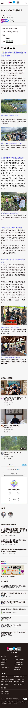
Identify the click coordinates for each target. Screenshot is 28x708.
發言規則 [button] (24, 465)
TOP (25, 698)
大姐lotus (6, 454)
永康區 (15, 28)
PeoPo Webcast (18, 662)
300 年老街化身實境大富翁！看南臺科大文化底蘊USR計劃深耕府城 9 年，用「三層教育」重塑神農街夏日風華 (14, 531)
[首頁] (14, 3)
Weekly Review (5, 667)
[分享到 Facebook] (5, 48)
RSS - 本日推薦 (5, 694)
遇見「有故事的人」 (19, 684)
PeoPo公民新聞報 (19, 659)
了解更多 (14, 499)
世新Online (6, 603)
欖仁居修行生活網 (8, 428)
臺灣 (7, 28)
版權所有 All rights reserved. (9, 41)
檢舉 (12, 20)
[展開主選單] (2, 2)
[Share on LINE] (11, 48)
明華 (10, 517)
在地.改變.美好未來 (19, 682)
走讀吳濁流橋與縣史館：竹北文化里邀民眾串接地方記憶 (14, 633)
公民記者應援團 (18, 664)
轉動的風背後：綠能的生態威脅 (11, 625)
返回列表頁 (14, 473)
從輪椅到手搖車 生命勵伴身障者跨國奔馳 (13, 610)
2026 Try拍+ (4, 677)
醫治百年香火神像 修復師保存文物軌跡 (13, 602)
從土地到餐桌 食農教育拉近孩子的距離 (13, 586)
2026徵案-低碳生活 (19, 677)
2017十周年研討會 (19, 679)
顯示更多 (8, 38)
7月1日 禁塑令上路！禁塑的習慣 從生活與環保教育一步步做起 (15, 398)
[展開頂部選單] (25, 2)
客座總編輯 (17, 669)
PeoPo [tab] (11, 465)
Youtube (16, 652)
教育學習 (15, 32)
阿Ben (4, 635)
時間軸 (3, 664)
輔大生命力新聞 (7, 612)
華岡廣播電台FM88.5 (8, 588)
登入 (18, 469)
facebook (11, 652)
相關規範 (3, 662)
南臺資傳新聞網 (8, 401)
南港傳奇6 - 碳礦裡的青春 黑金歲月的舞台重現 (13, 594)
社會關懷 (9, 32)
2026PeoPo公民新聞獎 (8, 576)
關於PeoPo (4, 659)
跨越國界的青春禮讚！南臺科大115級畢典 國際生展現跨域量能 (14, 550)
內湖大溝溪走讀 (6, 618)
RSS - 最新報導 (5, 691)
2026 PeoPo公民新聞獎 (7, 679)
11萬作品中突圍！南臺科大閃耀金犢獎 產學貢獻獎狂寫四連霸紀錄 (13, 541)
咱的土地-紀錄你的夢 (6, 682)
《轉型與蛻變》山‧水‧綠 (12, 453)
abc (4, 619)
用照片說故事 (4, 684)
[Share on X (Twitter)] (8, 48)
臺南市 (11, 28)
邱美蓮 (5, 596)
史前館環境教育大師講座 (12, 426)
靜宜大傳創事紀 (7, 627)
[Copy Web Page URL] (14, 48)
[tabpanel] (14, 470)
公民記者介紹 (17, 667)
